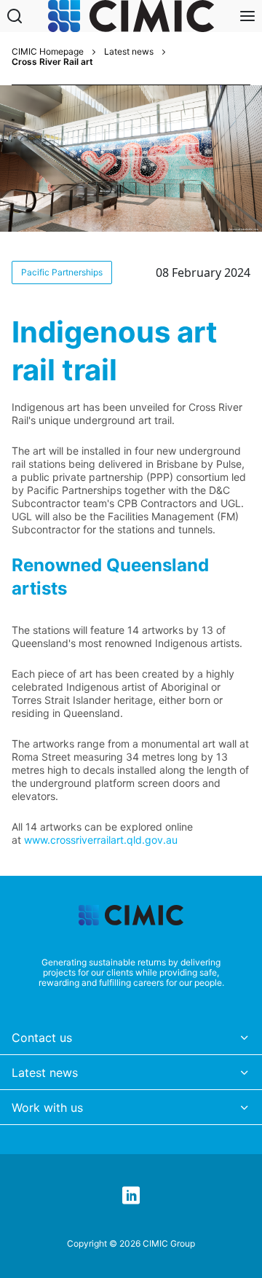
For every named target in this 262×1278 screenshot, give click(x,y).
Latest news (129, 52)
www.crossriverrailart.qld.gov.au (101, 840)
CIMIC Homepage (48, 52)
